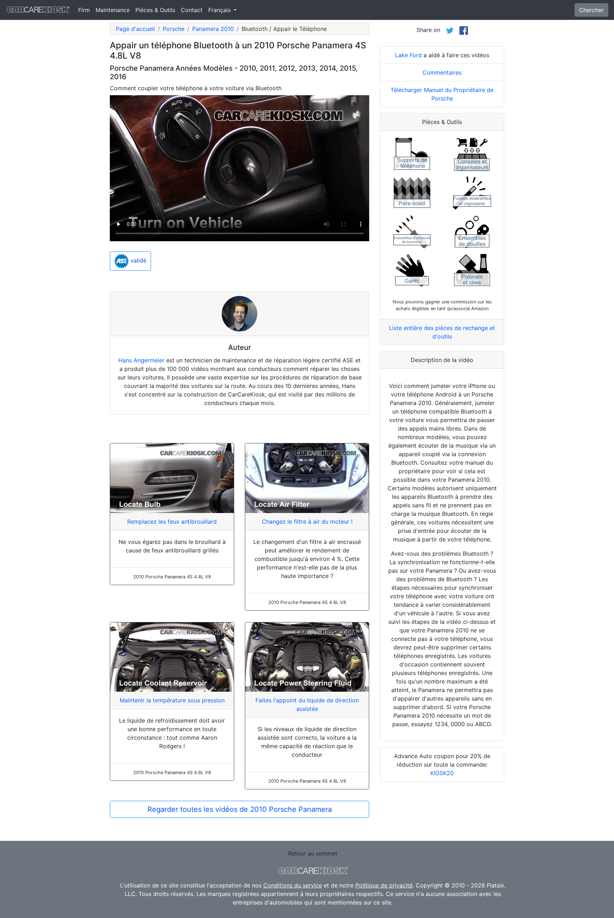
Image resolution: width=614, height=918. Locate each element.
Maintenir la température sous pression (172, 700)
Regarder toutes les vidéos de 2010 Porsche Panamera (239, 809)
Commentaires (442, 72)
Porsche (173, 28)
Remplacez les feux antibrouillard (172, 521)
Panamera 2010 (213, 28)
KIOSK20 (442, 773)
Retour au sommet (313, 853)
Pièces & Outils (155, 10)
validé (137, 260)
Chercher (591, 10)
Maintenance (113, 10)
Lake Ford (408, 55)
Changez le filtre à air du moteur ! (307, 521)
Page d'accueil (135, 28)
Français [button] (220, 10)
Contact (192, 10)
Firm (84, 10)
